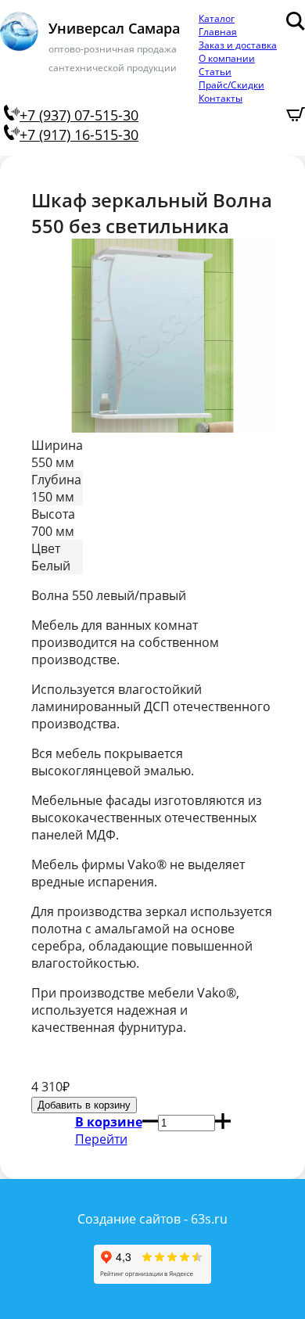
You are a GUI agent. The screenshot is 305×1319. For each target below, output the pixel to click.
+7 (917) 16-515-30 (79, 134)
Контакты (220, 98)
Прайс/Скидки (231, 85)
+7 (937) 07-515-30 (79, 115)
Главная (218, 31)
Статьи (215, 71)
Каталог (217, 18)
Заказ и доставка (238, 45)
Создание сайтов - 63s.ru (152, 1218)
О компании (227, 58)
